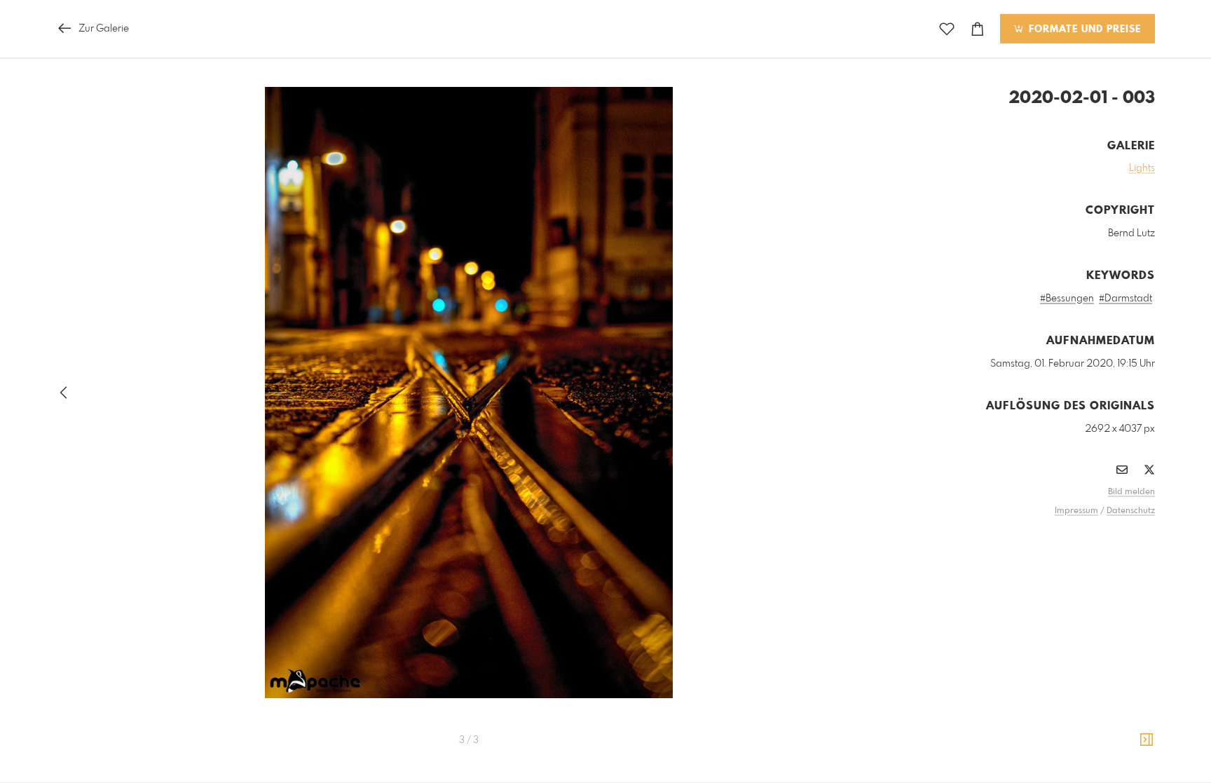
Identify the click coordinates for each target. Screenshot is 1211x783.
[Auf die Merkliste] (946, 29)
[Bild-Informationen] (1146, 740)
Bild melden (1131, 492)
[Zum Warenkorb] (977, 29)
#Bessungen (1067, 299)
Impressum (1076, 511)
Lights (1142, 168)
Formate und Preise (1083, 29)
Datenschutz (1131, 511)
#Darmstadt (1125, 299)
